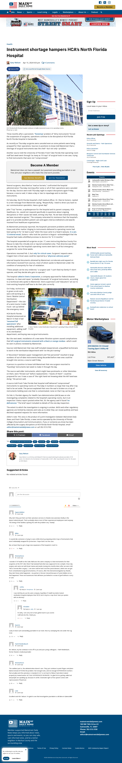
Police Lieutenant (92, 148)
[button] (89, 341)
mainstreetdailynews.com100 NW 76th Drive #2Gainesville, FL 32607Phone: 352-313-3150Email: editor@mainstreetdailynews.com (94, 728)
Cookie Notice (79, 748)
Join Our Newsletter (57, 178)
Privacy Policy (54, 748)
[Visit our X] (104, 2)
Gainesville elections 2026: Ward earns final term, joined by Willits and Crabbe (101, 269)
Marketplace (68, 12)
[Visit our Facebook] (100, 2)
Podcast (94, 12)
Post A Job (96, 167)
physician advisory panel (58, 256)
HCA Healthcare (12, 445)
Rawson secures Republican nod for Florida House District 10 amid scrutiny (102, 301)
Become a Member (105, 7)
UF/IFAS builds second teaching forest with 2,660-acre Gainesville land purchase (101, 255)
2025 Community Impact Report (98, 748)
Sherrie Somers (28, 445)
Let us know (93, 129)
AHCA (35, 441)
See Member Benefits (33, 178)
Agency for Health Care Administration (21, 441)
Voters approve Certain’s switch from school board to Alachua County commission (100, 286)
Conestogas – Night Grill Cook (97, 161)
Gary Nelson (15, 62)
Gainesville (42, 441)
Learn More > (16, 758)
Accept (6, 758)
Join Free (101, 117)
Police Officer (91, 138)
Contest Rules (66, 748)
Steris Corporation (40, 445)
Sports (29, 12)
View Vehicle (101, 365)
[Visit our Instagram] (109, 2)
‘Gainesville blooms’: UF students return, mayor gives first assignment (101, 278)
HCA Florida (55, 441)
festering (39, 134)
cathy (31, 609)
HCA (48, 441)
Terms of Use (41, 748)
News (19, 12)
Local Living (42, 12)
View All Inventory (101, 370)
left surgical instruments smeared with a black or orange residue (38, 341)
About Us (82, 12)
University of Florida (52, 445)
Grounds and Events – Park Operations (99, 143)
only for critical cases (42, 253)
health (20, 445)
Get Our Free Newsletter (60, 16)
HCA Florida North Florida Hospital (69, 441)
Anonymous (30, 589)
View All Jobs (105, 167)
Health (9, 44)
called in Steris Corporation (29, 276)
